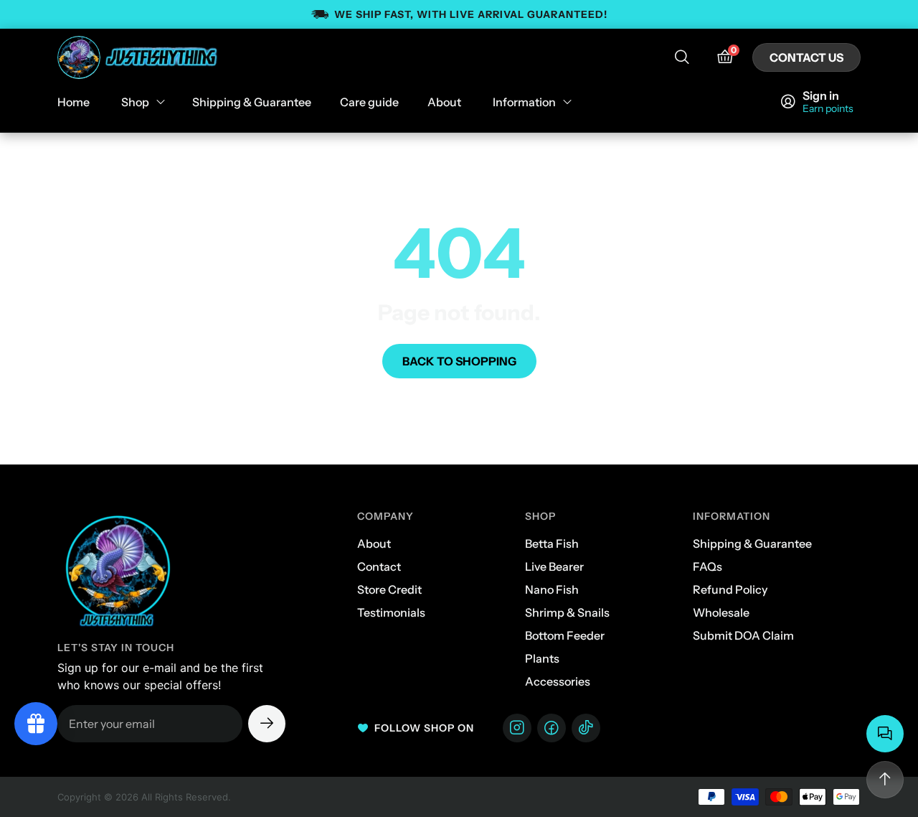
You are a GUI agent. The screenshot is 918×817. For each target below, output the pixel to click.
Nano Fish (552, 589)
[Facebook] (551, 728)
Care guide (369, 102)
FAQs (707, 566)
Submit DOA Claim (743, 635)
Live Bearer (554, 566)
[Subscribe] (266, 723)
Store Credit (389, 589)
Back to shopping (459, 361)
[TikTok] (586, 728)
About (444, 102)
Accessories (557, 681)
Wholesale (721, 612)
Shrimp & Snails (567, 612)
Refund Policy (730, 589)
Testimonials (391, 612)
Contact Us (806, 57)
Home (73, 102)
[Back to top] (885, 779)
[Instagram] (517, 728)
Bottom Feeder (565, 635)
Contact (379, 566)
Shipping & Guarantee (251, 102)
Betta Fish (552, 543)
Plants (542, 658)
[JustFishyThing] (138, 57)
